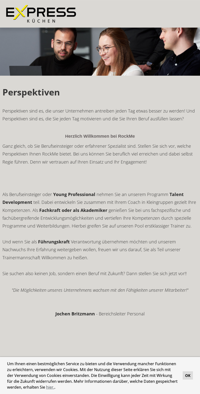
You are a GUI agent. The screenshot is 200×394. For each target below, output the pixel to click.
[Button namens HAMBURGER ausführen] (188, 13)
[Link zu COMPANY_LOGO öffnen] (41, 14)
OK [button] (187, 375)
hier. (50, 387)
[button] (57, 388)
